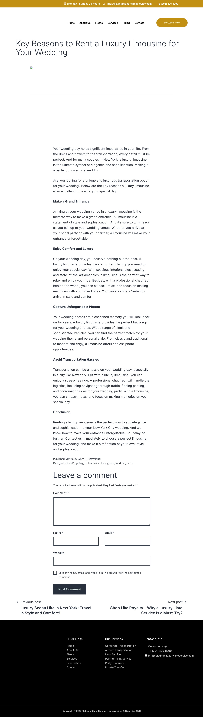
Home (71, 22)
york (130, 463)
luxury (104, 463)
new (112, 463)
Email (109, 532)
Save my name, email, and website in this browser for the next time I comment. (100, 575)
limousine (94, 463)
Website (58, 552)
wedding (121, 463)
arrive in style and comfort (72, 297)
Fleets (99, 22)
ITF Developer (93, 458)
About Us (85, 22)
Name (58, 532)
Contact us (73, 438)
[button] (113, 23)
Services (113, 22)
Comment (61, 493)
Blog (127, 22)
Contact (139, 22)
